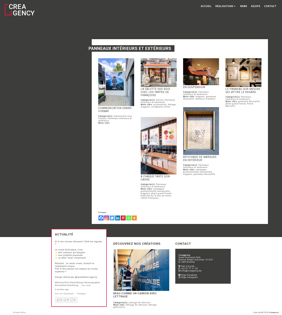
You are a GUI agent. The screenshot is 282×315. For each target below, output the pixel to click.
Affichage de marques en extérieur (200, 158)
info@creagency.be (191, 271)
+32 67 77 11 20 (189, 268)
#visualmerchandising (66, 285)
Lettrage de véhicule (139, 302)
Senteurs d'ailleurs (205, 99)
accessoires (159, 104)
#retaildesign (77, 282)
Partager (81, 294)
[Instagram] (106, 217)
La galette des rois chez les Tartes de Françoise (155, 92)
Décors (160, 100)
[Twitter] (112, 217)
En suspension (194, 87)
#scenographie (92, 282)
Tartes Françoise (149, 198)
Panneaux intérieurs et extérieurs (158, 101)
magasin (145, 107)
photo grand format (236, 104)
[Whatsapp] (128, 217)
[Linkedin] (117, 217)
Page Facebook (188, 275)
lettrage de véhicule (136, 305)
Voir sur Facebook (64, 294)
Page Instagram (189, 277)
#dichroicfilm (62, 282)
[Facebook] (101, 217)
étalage (172, 104)
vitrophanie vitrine (160, 107)
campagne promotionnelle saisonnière (197, 171)
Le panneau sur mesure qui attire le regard (243, 90)
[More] (134, 217)
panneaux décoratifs (249, 101)
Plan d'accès (187, 266)
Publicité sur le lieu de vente (156, 196)
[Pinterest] (123, 217)
